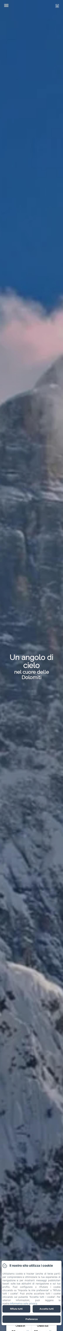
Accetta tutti (47, 1308)
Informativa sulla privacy (23, 1303)
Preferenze (31, 1319)
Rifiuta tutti (16, 1308)
